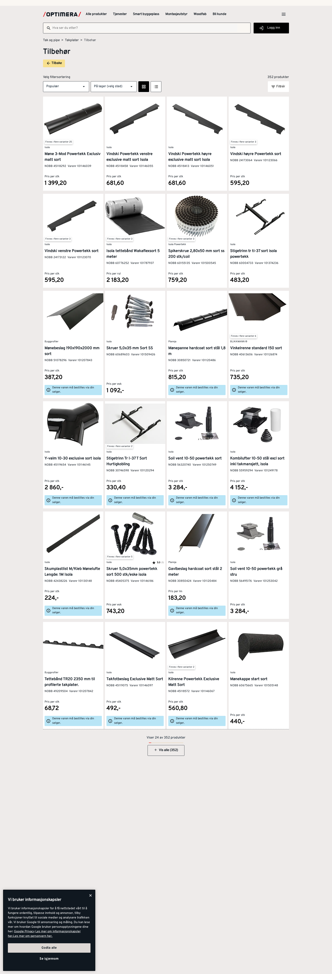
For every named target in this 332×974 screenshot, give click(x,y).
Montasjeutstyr (176, 14)
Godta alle (49, 948)
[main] (49, 930)
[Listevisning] (156, 86)
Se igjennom (49, 959)
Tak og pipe (51, 40)
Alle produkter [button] (96, 14)
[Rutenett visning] (143, 86)
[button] (66, 86)
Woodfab (200, 14)
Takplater (72, 40)
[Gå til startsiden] (62, 14)
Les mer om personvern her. (32, 936)
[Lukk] (90, 895)
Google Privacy (24, 931)
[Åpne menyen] (283, 14)
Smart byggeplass (146, 14)
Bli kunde (219, 14)
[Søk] (47, 28)
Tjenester (120, 14)
